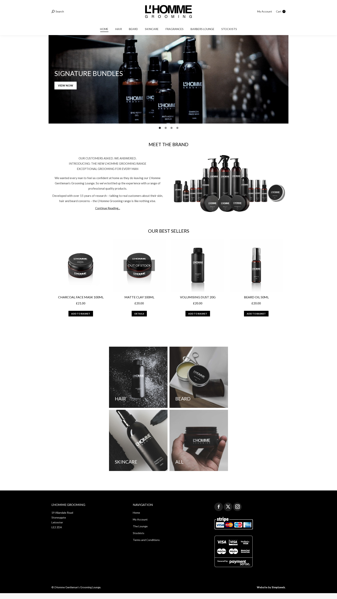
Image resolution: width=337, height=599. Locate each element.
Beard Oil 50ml (256, 297)
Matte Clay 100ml (139, 297)
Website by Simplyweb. (271, 587)
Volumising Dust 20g (198, 297)
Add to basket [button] (80, 313)
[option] (168, 79)
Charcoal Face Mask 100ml (81, 297)
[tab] (160, 127)
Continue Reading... (107, 208)
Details (139, 313)
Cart (280, 11)
